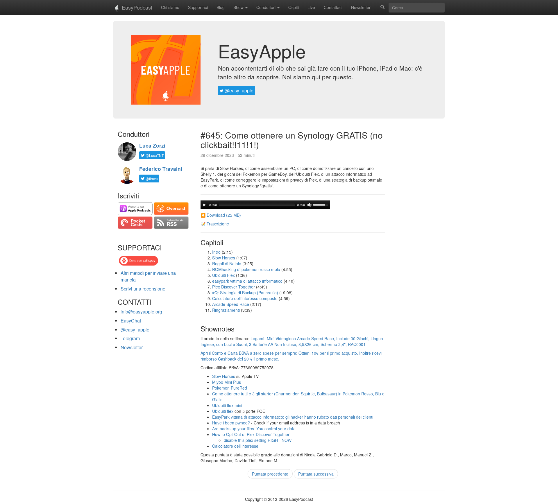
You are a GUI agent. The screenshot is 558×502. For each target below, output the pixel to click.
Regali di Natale (226, 263)
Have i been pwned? (231, 423)
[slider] (321, 204)
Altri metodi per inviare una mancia (148, 276)
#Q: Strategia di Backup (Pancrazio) (245, 292)
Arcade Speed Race (230, 304)
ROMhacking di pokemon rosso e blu (246, 269)
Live (311, 7)
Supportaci (198, 7)
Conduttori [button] (266, 7)
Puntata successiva (316, 474)
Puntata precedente (270, 474)
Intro (216, 252)
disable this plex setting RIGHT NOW (257, 440)
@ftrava (151, 178)
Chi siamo (170, 7)
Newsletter (361, 7)
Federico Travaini (160, 168)
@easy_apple (238, 90)
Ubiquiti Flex (223, 275)
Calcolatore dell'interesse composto (245, 298)
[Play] (204, 204)
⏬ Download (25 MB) (221, 215)
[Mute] (309, 204)
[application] (265, 204)
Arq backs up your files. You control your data (254, 428)
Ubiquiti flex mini (227, 405)
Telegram (130, 338)
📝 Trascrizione (215, 224)
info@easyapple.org (141, 311)
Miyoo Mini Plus (226, 382)
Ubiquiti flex (222, 411)
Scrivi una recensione (143, 288)
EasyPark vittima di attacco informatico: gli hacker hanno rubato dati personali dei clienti (292, 417)
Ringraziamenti (226, 310)
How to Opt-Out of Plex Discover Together (250, 434)
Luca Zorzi (152, 145)
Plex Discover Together (233, 287)
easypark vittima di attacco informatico (247, 281)
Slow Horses (223, 258)
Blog (221, 7)
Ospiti (293, 7)
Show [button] (239, 7)
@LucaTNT (154, 155)
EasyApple (262, 50)
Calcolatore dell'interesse (235, 446)
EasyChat (131, 320)
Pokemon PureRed (229, 388)
